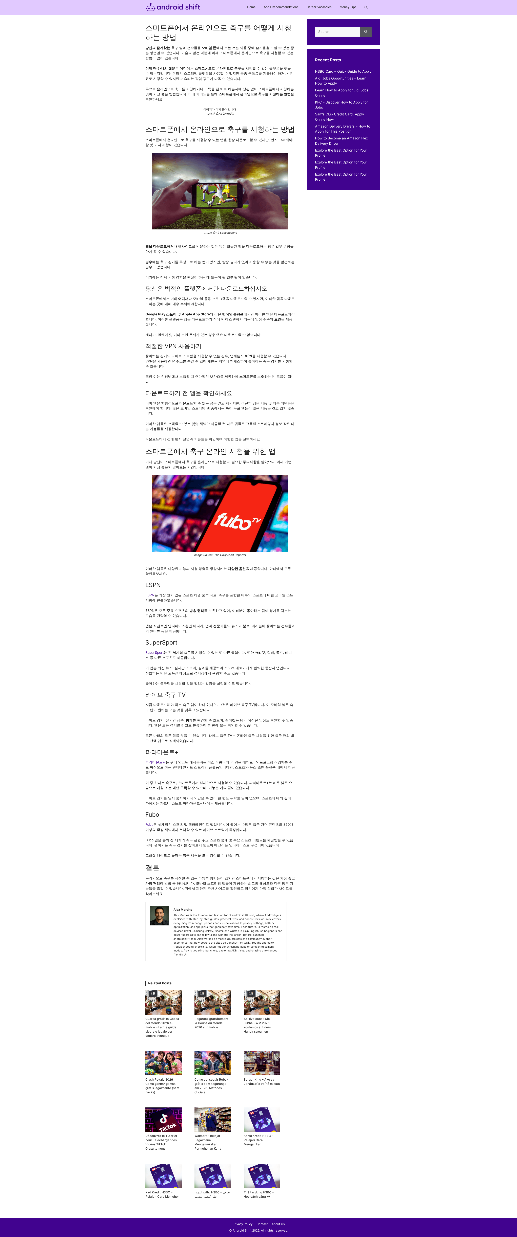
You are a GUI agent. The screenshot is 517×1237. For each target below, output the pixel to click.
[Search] (366, 32)
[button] (366, 7)
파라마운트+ (155, 762)
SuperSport (154, 653)
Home (251, 7)
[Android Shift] (173, 7)
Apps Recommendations (281, 7)
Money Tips (348, 7)
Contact (262, 1224)
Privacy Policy (242, 1224)
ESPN (149, 595)
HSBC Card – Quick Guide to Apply (343, 71)
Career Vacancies (319, 7)
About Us (278, 1224)
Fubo (149, 825)
